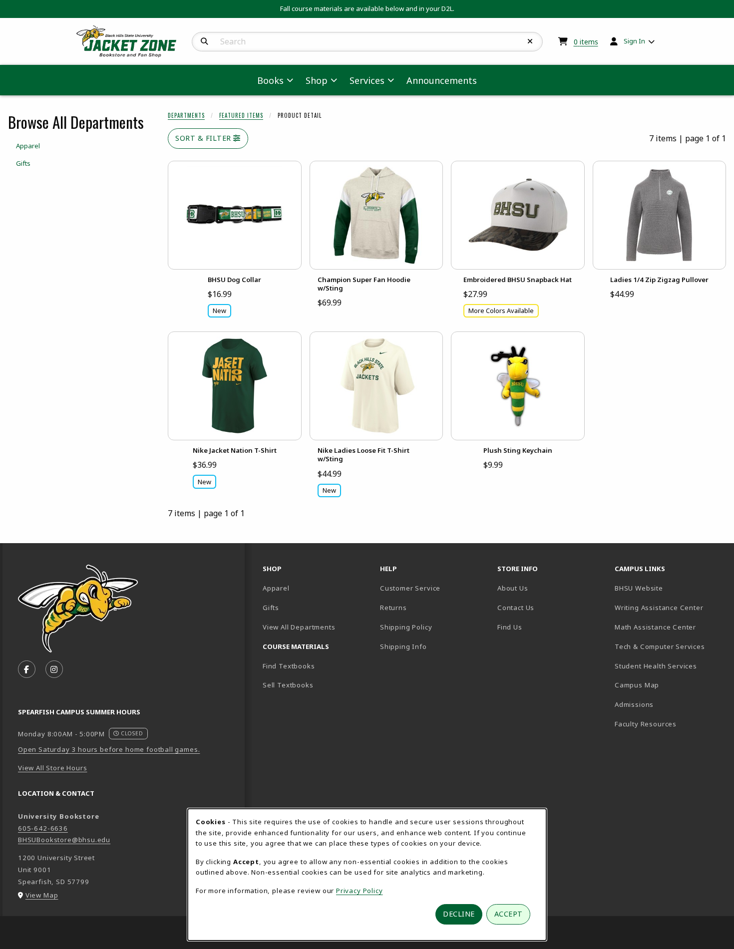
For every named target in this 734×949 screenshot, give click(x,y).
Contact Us (515, 607)
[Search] (204, 41)
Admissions (669, 704)
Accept (508, 914)
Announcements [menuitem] (441, 80)
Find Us (544, 627)
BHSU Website (669, 588)
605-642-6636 (43, 828)
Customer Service (410, 588)
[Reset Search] (530, 41)
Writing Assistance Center (669, 607)
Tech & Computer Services (669, 646)
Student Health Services (669, 665)
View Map (41, 895)
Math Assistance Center (669, 627)
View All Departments (299, 627)
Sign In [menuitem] (634, 40)
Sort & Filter (204, 138)
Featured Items (241, 115)
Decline (459, 914)
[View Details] (235, 215)
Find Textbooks (289, 665)
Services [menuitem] (367, 80)
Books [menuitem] (270, 80)
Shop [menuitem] (317, 80)
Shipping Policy (406, 627)
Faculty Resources (669, 723)
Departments (186, 115)
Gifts (271, 607)
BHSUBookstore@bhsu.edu (64, 839)
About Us (512, 588)
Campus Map (669, 684)
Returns (393, 607)
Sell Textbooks (288, 684)
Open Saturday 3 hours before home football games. (109, 749)
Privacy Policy (359, 890)
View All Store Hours (52, 767)
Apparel (276, 588)
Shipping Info (403, 646)
